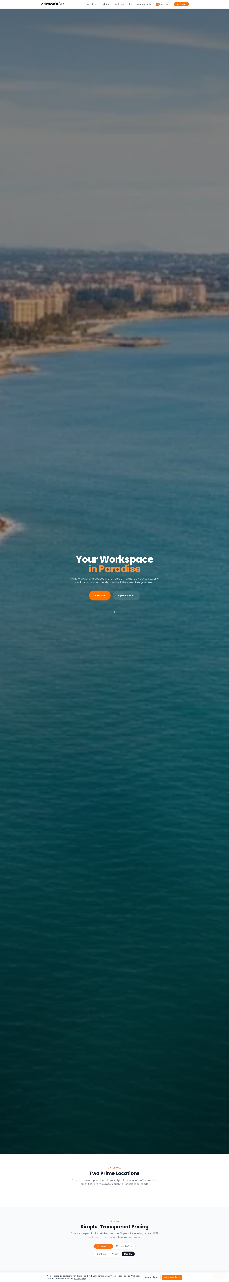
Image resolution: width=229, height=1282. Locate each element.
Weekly (115, 1254)
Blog (130, 4)
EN (158, 4)
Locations (91, 4)
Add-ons (119, 4)
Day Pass (101, 1254)
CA (167, 4)
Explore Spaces (126, 595)
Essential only (151, 1277)
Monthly (128, 1254)
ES (162, 4)
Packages (106, 4)
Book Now (181, 4)
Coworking (105, 1246)
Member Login (144, 4)
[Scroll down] (114, 611)
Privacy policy (80, 1278)
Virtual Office (125, 1246)
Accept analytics (172, 1277)
